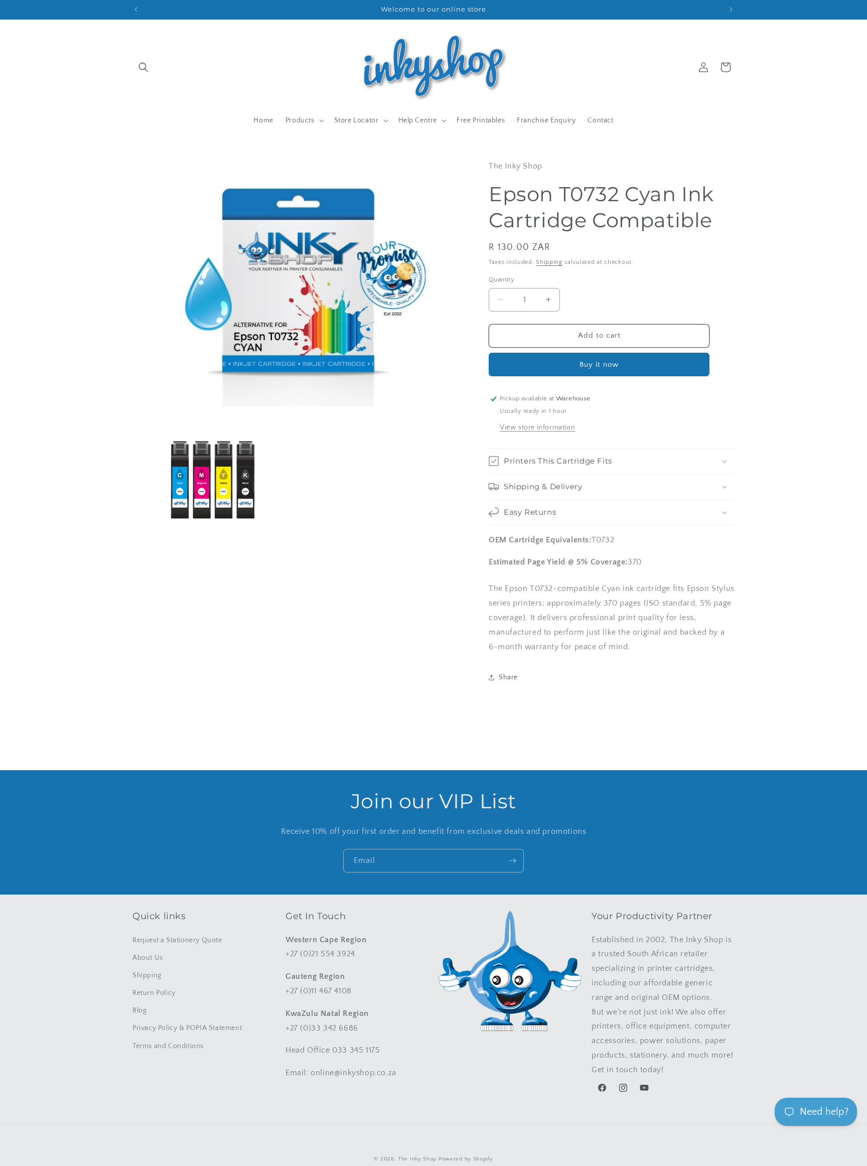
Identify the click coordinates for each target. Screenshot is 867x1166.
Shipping (549, 262)
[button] (143, 67)
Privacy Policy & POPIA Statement (187, 1029)
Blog (139, 1010)
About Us (147, 958)
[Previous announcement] (136, 9)
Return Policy (154, 993)
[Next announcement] (731, 9)
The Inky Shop (417, 1159)
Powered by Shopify (466, 1159)
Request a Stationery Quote (177, 940)
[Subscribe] (512, 860)
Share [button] (508, 677)
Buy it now (599, 364)
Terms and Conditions (168, 1046)
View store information (537, 427)
